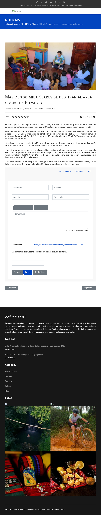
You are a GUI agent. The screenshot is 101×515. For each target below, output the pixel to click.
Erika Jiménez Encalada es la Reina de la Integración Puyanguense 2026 (35, 347)
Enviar (28, 272)
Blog (27, 109)
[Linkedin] (55, 2)
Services (8, 376)
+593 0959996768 (41, 5)
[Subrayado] (25, 207)
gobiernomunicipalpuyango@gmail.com (67, 5)
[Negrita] (15, 207)
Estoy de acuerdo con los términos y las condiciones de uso (58, 245)
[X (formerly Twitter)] (87, 117)
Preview (17, 272)
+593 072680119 (26, 5)
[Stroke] (30, 207)
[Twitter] (42, 2)
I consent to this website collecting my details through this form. (40, 252)
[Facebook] (37, 2)
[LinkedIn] (93, 117)
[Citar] (36, 207)
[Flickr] (64, 2)
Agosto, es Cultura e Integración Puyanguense (24, 356)
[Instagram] (59, 2)
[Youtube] (51, 2)
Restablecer (40, 272)
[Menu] (6, 11)
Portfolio (8, 381)
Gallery (8, 386)
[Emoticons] (41, 207)
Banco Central (11, 372)
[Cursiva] (20, 207)
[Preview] (45, 207)
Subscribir (79, 171)
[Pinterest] (46, 2)
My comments (65, 171)
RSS (89, 171)
